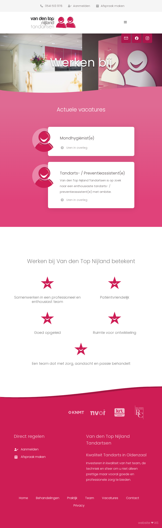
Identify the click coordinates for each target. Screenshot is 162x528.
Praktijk (72, 498)
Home (23, 498)
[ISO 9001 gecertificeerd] (139, 412)
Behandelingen (47, 498)
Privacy (79, 505)
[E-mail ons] (126, 38)
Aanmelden (30, 449)
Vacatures (110, 498)
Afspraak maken (33, 457)
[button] (125, 22)
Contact (132, 498)
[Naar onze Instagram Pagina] (147, 38)
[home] (55, 22)
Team (89, 498)
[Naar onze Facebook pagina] (136, 38)
